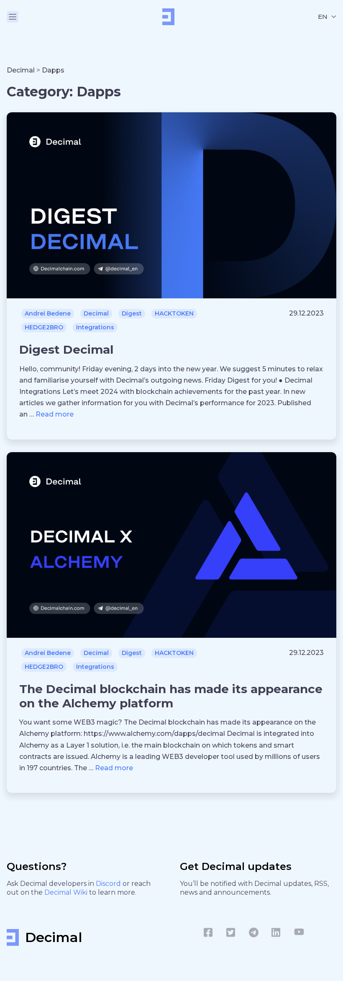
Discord (109, 884)
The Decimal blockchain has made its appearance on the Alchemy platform (171, 696)
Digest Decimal (66, 349)
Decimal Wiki (66, 892)
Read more (55, 414)
